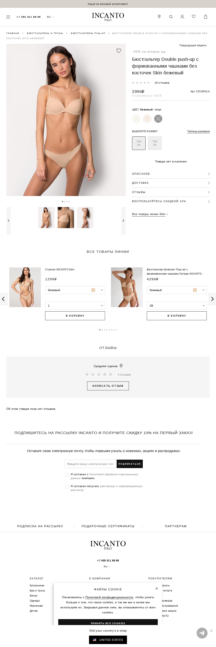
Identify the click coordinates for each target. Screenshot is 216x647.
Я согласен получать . (106, 488)
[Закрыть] (156, 588)
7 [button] (113, 329)
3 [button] (67, 201)
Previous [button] (9, 221)
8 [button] (116, 329)
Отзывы (139, 192)
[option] (108, 4)
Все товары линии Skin (148, 214)
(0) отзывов (162, 82)
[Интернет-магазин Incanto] (108, 17)
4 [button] (69, 201)
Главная (13, 33)
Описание (141, 173)
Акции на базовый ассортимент (108, 3)
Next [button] (123, 221)
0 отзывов (124, 374)
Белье (34, 595)
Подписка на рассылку (40, 526)
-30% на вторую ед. (149, 51)
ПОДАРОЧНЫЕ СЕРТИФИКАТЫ (108, 526)
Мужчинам (36, 605)
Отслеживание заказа (162, 610)
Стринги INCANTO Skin (59, 269)
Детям (34, 610)
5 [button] (109, 329)
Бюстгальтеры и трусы (45, 33)
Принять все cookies (108, 623)
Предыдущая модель (193, 45)
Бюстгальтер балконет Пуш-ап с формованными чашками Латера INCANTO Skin (174, 273)
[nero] (158, 118)
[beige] (147, 118)
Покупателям (160, 578)
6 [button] (111, 329)
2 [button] (64, 201)
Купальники (37, 585)
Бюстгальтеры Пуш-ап (88, 33)
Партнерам (176, 526)
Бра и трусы (37, 590)
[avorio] (136, 118)
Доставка (140, 182)
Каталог (37, 578)
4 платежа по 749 (146, 95)
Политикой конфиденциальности (109, 597)
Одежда (35, 600)
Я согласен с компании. (104, 476)
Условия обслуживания (163, 605)
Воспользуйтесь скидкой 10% (159, 201)
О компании (100, 578)
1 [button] (62, 201)
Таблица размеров (198, 131)
